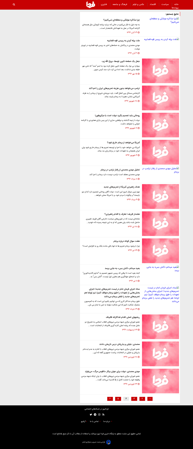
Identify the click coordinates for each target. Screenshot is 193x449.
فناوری (104, 4)
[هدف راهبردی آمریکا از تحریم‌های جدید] (160, 196)
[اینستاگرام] (98, 415)
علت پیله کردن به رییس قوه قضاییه (123, 41)
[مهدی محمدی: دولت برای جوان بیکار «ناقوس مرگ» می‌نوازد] (160, 381)
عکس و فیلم (139, 4)
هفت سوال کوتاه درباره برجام (126, 241)
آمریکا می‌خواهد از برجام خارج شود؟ (123, 143)
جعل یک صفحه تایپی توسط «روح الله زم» (121, 61)
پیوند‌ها (175, 8)
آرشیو (83, 421)
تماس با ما (94, 421)
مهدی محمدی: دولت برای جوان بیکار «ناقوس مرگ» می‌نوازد (112, 372)
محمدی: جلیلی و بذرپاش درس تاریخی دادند (119, 344)
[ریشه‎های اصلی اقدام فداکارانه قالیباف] (160, 326)
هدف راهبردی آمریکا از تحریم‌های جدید (122, 187)
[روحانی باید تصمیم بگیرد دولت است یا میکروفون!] (160, 125)
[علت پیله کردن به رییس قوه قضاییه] (160, 39)
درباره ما (107, 421)
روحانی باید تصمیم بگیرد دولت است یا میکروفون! (117, 116)
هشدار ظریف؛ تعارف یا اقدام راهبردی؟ (122, 214)
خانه (176, 4)
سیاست (165, 4)
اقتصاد (153, 4)
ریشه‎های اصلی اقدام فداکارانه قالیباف (123, 317)
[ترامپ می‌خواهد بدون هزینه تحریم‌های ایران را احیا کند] (160, 98)
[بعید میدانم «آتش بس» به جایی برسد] (160, 269)
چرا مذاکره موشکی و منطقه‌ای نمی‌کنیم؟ (121, 20)
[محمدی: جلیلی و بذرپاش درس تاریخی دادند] (160, 353)
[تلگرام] (94, 415)
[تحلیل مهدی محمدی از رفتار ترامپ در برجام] (160, 170)
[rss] (102, 415)
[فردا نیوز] (90, 4)
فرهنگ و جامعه (120, 4)
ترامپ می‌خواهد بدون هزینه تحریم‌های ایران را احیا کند (114, 88)
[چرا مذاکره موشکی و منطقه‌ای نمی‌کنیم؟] (160, 20)
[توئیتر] (90, 415)
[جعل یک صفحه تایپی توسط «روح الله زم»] (160, 70)
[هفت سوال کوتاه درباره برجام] (160, 250)
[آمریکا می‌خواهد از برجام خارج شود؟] (160, 152)
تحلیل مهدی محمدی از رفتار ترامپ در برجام (120, 170)
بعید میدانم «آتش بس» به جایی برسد (122, 268)
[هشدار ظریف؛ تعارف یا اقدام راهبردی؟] (160, 223)
